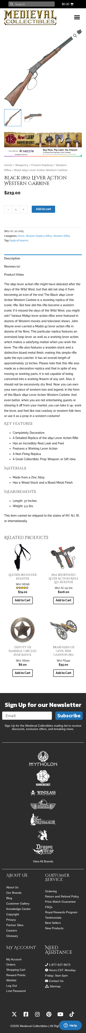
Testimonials (53, 917)
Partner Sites (14, 925)
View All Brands (43, 861)
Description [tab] (12, 258)
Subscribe (69, 715)
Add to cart (43, 209)
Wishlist (11, 980)
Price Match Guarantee (60, 901)
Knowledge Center (18, 909)
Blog (9, 898)
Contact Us (56, 981)
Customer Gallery (17, 903)
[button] (77, 17)
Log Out (11, 985)
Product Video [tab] (14, 274)
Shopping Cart (15, 969)
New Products (54, 928)
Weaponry (21, 165)
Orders (10, 964)
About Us (12, 887)
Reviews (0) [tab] (12, 266)
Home (8, 165)
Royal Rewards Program (61, 912)
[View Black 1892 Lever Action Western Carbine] (12, 117)
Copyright (12, 914)
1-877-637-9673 (59, 964)
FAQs (48, 907)
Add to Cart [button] (22, 600)
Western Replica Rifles (39, 235)
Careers (11, 930)
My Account (14, 959)
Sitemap (55, 986)
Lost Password (16, 991)
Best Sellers (53, 922)
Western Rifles (61, 235)
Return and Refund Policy (62, 896)
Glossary (12, 936)
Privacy (11, 919)
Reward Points (15, 975)
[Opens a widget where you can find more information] (70, 1026)
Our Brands (14, 892)
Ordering (51, 891)
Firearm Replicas (42, 165)
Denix (21, 235)
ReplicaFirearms (18, 240)
